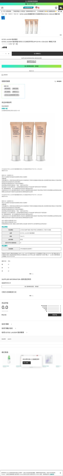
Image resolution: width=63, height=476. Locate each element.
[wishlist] (13, 44)
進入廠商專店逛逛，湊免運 (31, 66)
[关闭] (60, 473)
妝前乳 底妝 (15, 88)
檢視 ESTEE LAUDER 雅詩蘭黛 (13, 332)
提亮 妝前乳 (7, 88)
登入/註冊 (26, 362)
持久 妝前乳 (7, 91)
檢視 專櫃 (5, 324)
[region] (31, 473)
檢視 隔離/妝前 (7, 328)
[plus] (8, 53)
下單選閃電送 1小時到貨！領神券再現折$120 (21, 11)
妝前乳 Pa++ (15, 91)
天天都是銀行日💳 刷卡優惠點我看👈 (44, 11)
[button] (60, 7)
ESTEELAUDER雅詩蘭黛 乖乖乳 (12, 95)
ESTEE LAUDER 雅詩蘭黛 (9, 39)
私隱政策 (52, 474)
